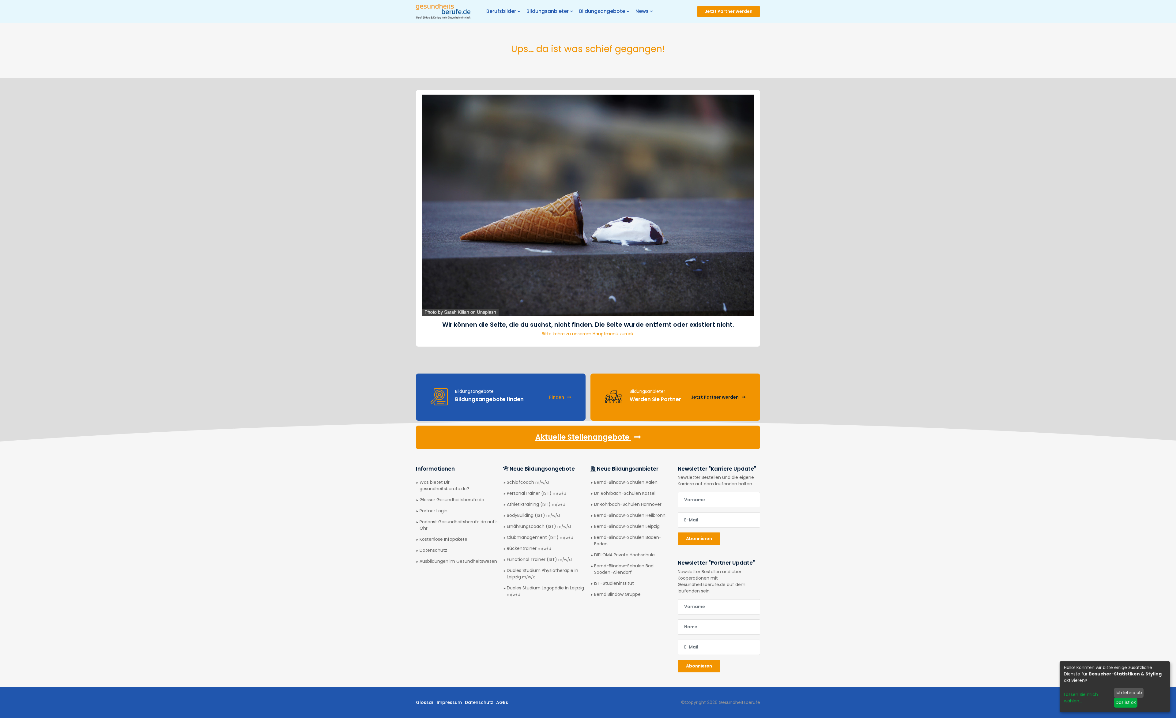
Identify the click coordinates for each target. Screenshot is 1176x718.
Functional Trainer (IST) (539, 559)
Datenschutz (433, 550)
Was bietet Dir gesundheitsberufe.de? (444, 485)
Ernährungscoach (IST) (539, 526)
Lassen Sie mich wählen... (1081, 697)
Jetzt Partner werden (728, 11)
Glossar (425, 702)
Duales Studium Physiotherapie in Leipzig (542, 573)
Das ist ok (1126, 702)
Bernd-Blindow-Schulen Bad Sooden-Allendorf (624, 569)
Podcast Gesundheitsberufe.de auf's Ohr (459, 525)
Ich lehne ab (1129, 693)
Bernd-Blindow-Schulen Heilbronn (629, 515)
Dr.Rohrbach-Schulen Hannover (628, 504)
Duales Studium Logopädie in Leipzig (545, 591)
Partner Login (433, 511)
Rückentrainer (529, 548)
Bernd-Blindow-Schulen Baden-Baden (628, 540)
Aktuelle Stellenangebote (583, 437)
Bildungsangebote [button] (602, 11)
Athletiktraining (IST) (536, 504)
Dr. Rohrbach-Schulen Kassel (624, 493)
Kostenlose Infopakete (443, 539)
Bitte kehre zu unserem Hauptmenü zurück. (588, 334)
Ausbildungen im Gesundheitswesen (458, 561)
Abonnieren (699, 539)
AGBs (502, 702)
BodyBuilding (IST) (533, 515)
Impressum (449, 702)
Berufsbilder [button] (501, 11)
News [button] (642, 11)
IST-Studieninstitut (614, 583)
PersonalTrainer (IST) (536, 493)
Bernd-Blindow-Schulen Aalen (626, 482)
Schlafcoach (528, 482)
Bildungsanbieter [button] (547, 11)
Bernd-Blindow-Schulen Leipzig (627, 526)
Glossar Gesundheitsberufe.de (452, 500)
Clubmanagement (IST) (540, 537)
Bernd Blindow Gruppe (617, 594)
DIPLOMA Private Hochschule (624, 555)
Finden (556, 397)
